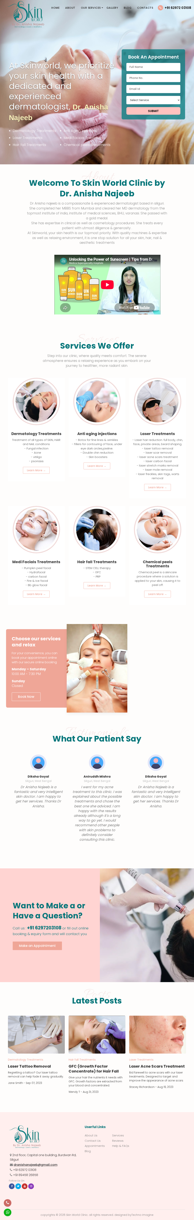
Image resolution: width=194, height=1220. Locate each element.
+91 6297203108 (44, 928)
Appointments (95, 1146)
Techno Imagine (142, 1215)
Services (118, 1135)
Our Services (91, 8)
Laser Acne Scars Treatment (157, 1066)
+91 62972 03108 (178, 7)
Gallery (112, 8)
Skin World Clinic (77, 1215)
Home (55, 8)
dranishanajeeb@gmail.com (35, 1165)
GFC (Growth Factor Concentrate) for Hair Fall (94, 1069)
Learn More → (36, 470)
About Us (91, 1135)
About (70, 8)
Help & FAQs (120, 1146)
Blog (127, 8)
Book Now (26, 696)
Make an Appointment (37, 945)
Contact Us (93, 1141)
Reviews (118, 1141)
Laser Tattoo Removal (29, 1066)
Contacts (145, 8)
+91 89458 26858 (25, 1175)
